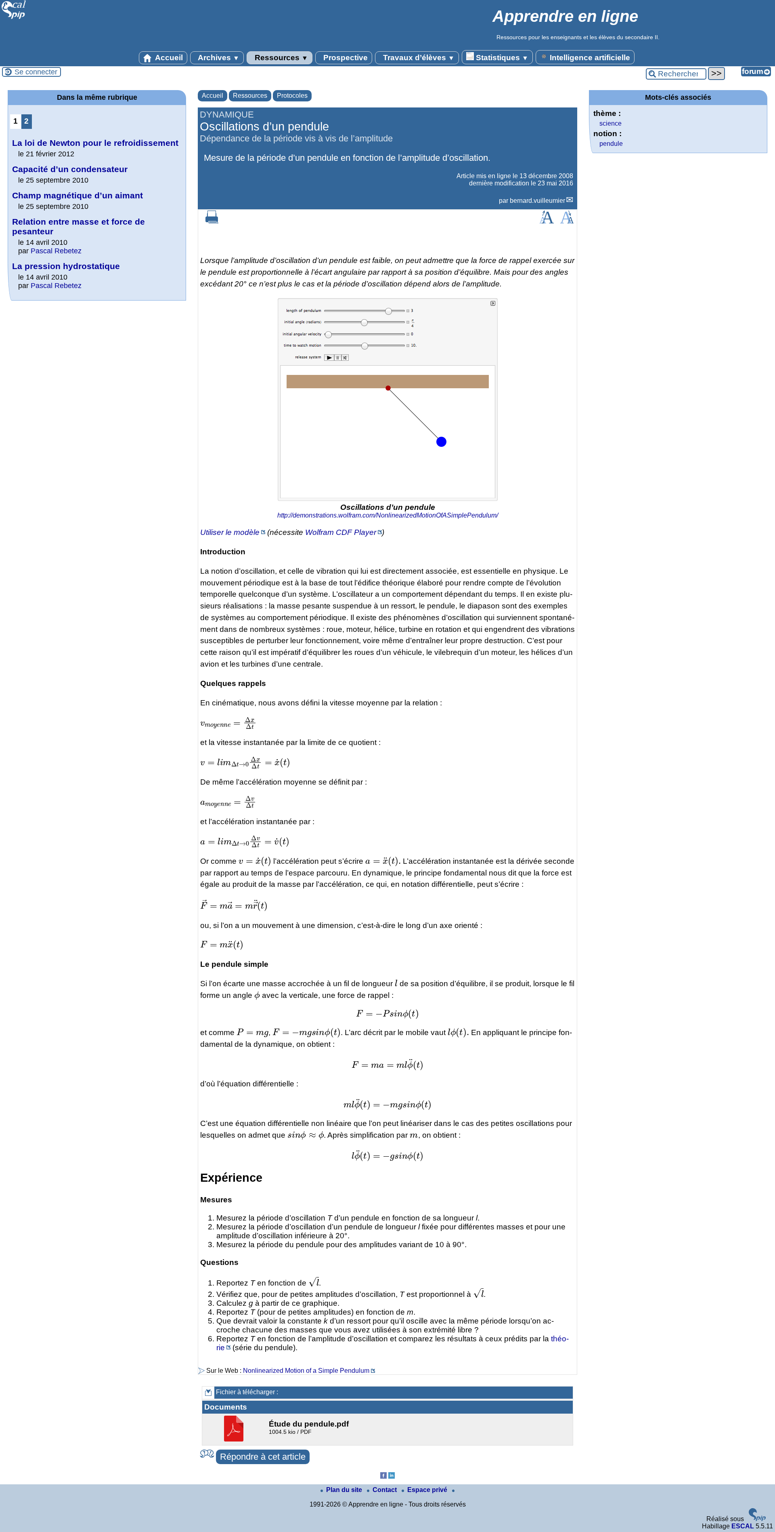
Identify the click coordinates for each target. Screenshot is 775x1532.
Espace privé (428, 1489)
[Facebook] (383, 1476)
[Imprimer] (211, 221)
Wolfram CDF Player (340, 532)
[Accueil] (14, 18)
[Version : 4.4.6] (757, 1518)
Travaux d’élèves (418, 57)
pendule (611, 143)
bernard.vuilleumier (537, 200)
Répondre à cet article (263, 1457)
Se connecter (36, 72)
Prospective (344, 57)
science (610, 123)
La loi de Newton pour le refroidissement (95, 142)
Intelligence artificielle (589, 57)
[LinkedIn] (391, 1476)
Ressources (280, 57)
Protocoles (292, 95)
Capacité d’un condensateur (70, 169)
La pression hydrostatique (66, 266)
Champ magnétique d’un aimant (77, 195)
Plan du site (345, 1489)
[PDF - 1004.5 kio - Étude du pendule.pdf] (235, 1439)
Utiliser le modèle (230, 532)
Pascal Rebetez (56, 251)
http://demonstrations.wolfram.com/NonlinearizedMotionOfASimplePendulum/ (387, 515)
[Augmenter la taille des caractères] (546, 221)
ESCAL (742, 1526)
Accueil (168, 57)
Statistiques (501, 57)
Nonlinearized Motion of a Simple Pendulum (306, 1370)
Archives (217, 57)
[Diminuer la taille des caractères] (567, 221)
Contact (385, 1489)
